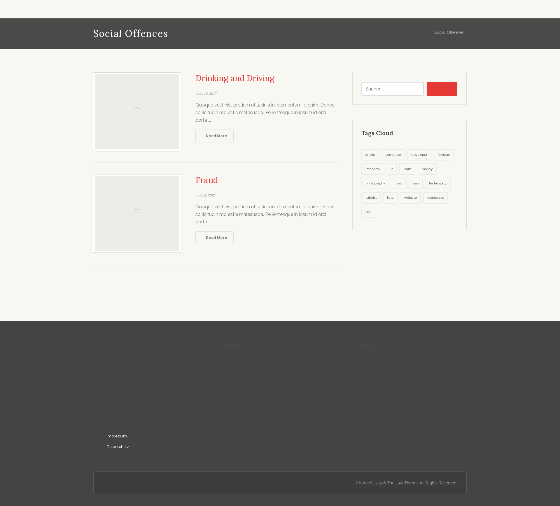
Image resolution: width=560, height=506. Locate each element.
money (427, 169)
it (392, 169)
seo (416, 183)
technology (438, 183)
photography (375, 183)
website (410, 198)
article (370, 155)
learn (407, 169)
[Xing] (114, 8)
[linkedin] (115, 414)
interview (372, 169)
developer (419, 155)
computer (393, 155)
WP (368, 212)
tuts (390, 198)
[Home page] (421, 32)
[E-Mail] (101, 8)
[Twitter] (140, 8)
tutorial (371, 198)
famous (444, 155)
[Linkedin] (127, 8)
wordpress (435, 198)
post (399, 183)
